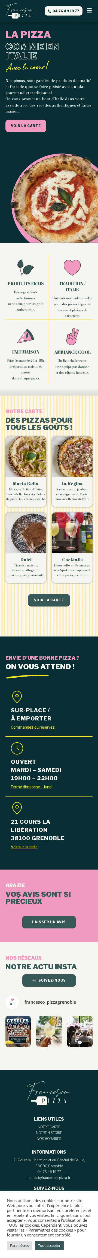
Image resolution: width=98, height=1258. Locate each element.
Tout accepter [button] (49, 1245)
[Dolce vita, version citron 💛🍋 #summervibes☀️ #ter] (49, 1032)
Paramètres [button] (19, 1245)
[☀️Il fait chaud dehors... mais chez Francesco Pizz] (80, 1032)
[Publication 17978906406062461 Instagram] (18, 1032)
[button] (89, 11)
